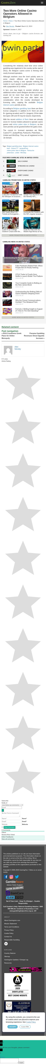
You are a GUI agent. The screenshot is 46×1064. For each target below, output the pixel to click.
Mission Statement (10, 923)
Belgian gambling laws (22, 108)
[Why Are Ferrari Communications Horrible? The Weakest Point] (7, 302)
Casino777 (14, 148)
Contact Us (8, 936)
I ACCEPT (12, 1027)
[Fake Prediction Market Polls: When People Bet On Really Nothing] (7, 268)
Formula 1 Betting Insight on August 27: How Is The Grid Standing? (28, 310)
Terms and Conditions (11, 927)
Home (5, 21)
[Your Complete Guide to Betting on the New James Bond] (7, 285)
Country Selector (10, 953)
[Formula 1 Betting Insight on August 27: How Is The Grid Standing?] (7, 311)
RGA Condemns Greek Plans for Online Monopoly (11, 335)
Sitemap (7, 956)
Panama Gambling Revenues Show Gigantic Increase (34, 335)
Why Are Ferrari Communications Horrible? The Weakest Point (28, 301)
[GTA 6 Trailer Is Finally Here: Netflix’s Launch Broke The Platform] (7, 276)
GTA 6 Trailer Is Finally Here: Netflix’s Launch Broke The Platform (29, 275)
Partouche (30, 150)
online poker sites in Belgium (24, 124)
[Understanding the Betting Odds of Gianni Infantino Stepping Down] (7, 294)
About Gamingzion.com (12, 920)
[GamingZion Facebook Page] (5, 877)
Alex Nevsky (10, 26)
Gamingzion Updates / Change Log (16, 960)
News (11, 21)
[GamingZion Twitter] (16, 877)
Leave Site (25, 1027)
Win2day (23, 152)
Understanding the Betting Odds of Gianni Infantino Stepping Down (28, 292)
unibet (17, 152)
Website (25, 824)
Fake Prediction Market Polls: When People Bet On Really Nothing (29, 267)
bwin (8, 148)
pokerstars (10, 152)
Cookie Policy (8, 933)
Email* (24, 821)
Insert (21, 1062)
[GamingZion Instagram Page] (11, 877)
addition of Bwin (22, 119)
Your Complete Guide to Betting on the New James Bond (28, 284)
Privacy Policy (9, 930)
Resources (8, 963)
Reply (3, 1057)
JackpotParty (23, 148)
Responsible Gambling (12, 940)
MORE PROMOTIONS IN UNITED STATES (23, 235)
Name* (24, 818)
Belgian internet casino (30, 146)
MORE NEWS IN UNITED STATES (23, 317)
